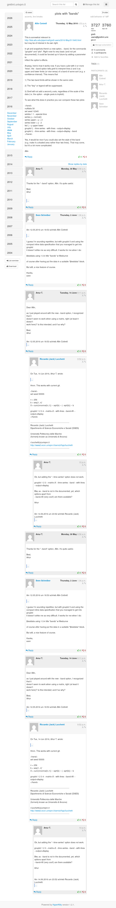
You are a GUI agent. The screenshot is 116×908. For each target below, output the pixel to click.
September (12, 121)
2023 (9, 44)
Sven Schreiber (43, 215)
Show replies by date (77, 164)
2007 (9, 226)
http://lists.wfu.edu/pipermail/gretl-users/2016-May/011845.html (53, 40)
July (9, 127)
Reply (29, 156)
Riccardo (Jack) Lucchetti (52, 359)
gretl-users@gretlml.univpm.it (99, 37)
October (10, 118)
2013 (9, 173)
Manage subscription (103, 45)
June (9, 130)
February (11, 141)
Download (12, 266)
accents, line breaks (34, 16)
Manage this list (92, 4)
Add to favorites (101, 56)
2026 (9, 18)
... (28, 200)
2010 (9, 199)
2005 (9, 243)
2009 (9, 208)
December (12, 112)
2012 (9, 182)
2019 (9, 80)
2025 (9, 26)
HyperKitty (57, 904)
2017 (9, 97)
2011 (9, 190)
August (10, 124)
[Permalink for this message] (86, 26)
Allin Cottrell (41, 23)
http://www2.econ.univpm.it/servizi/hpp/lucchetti (51, 445)
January (10, 144)
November (12, 115)
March (10, 138)
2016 (9, 106)
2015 (9, 155)
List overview (13, 260)
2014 (9, 164)
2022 (9, 53)
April (9, 135)
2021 (9, 62)
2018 (9, 88)
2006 (9, 235)
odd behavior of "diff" (99, 16)
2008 (9, 217)
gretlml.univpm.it (16, 4)
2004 (9, 252)
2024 (9, 35)
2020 (9, 71)
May (9, 132)
